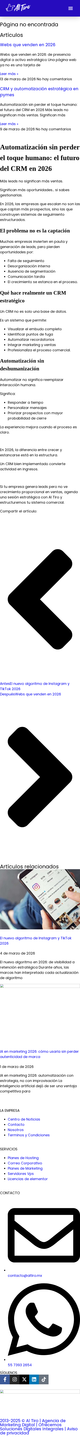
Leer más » (9, 73)
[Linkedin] (34, 1379)
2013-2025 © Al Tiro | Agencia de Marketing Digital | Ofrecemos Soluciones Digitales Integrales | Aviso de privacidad (39, 1427)
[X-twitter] (24, 1379)
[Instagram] (14, 1379)
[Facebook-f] (5, 1379)
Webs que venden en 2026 (27, 45)
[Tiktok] (44, 1379)
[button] (70, 8)
